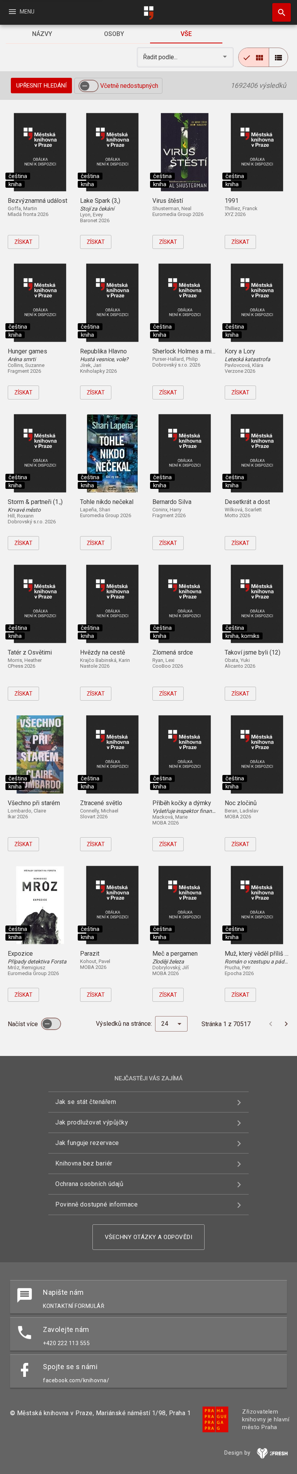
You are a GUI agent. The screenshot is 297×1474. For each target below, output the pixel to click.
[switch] (89, 86)
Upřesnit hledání (41, 85)
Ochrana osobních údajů (89, 1184)
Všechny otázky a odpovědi (149, 1237)
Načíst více (23, 1024)
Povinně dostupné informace (96, 1204)
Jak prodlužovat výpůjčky (91, 1122)
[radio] (254, 57)
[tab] (42, 34)
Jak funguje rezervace (87, 1143)
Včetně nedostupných (129, 85)
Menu (21, 11)
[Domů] (148, 13)
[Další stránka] (286, 1024)
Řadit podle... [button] (161, 57)
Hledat (278, 12)
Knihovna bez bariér (84, 1163)
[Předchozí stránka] (270, 1024)
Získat (23, 242)
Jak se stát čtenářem (85, 1102)
